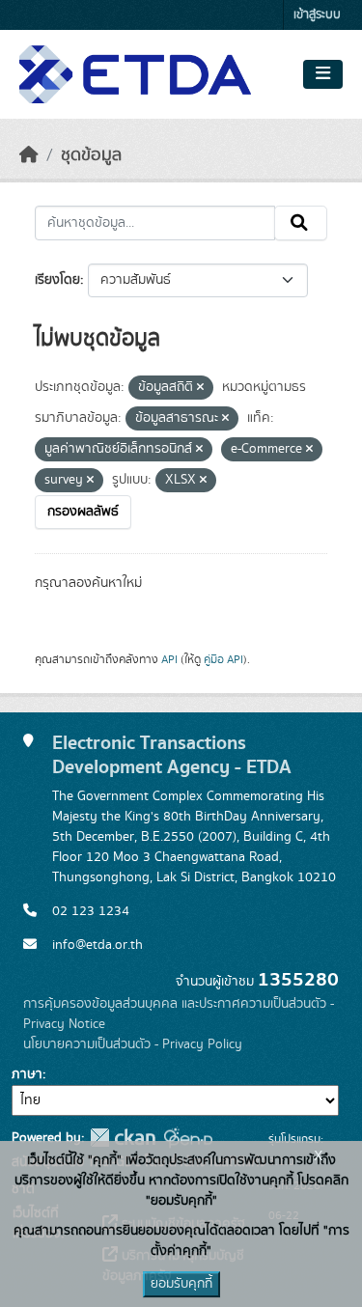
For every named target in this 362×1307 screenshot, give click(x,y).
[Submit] (300, 223)
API (169, 659)
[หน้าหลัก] (29, 155)
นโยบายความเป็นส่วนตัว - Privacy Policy (132, 1044)
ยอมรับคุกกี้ (181, 1283)
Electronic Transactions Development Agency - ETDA (172, 755)
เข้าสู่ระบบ (317, 15)
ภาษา (27, 1074)
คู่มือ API (223, 659)
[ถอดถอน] (200, 388)
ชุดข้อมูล (91, 155)
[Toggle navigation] (323, 74)
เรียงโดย (57, 280)
